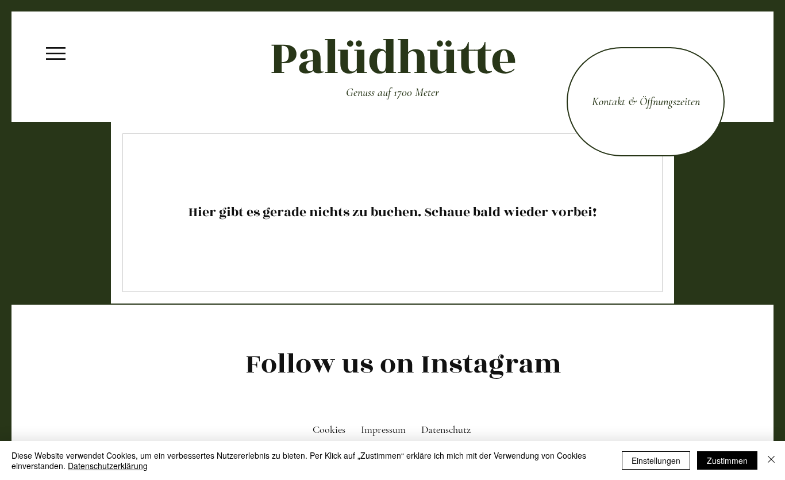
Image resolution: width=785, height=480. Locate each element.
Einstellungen (656, 460)
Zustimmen (727, 460)
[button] (56, 53)
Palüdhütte (392, 58)
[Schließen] (771, 460)
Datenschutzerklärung (108, 465)
